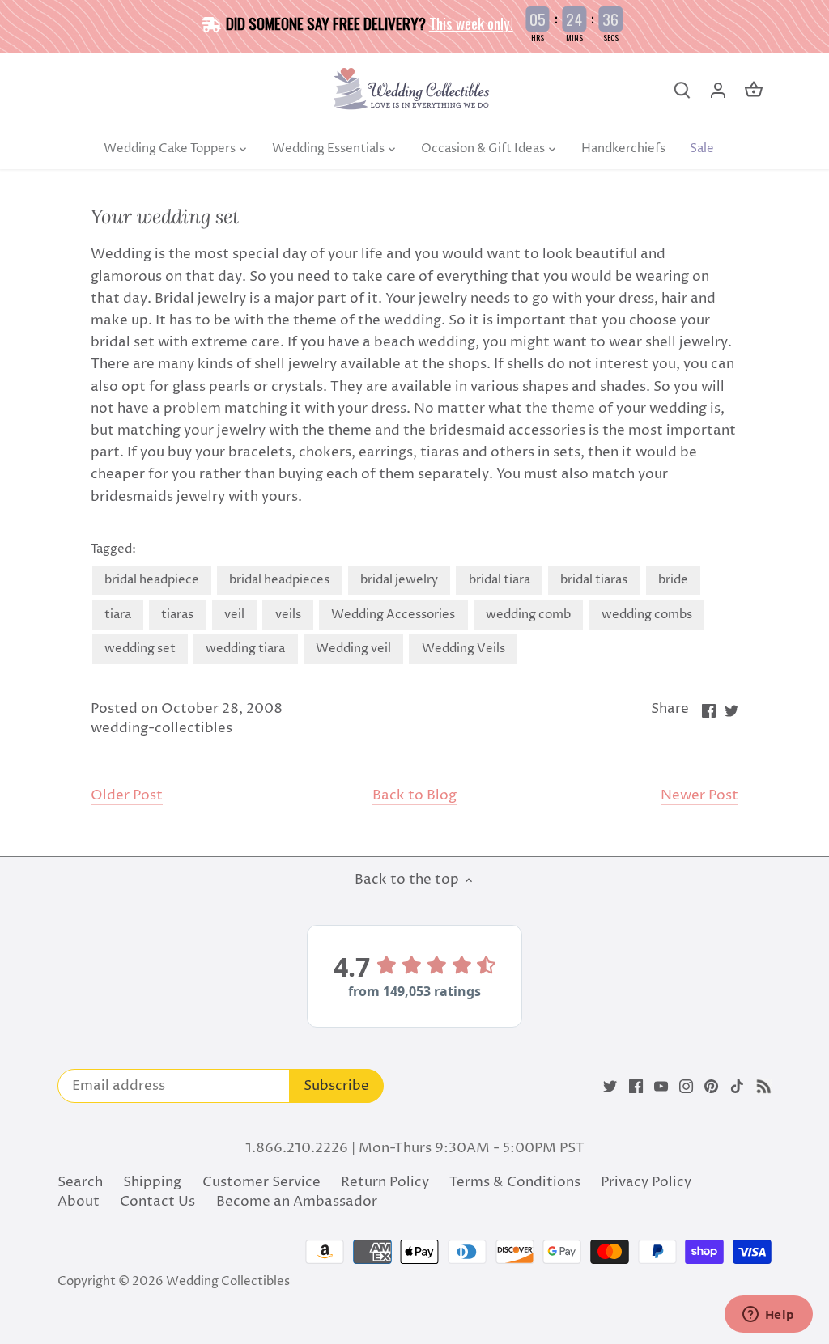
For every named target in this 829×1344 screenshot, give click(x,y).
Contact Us (157, 1201)
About (78, 1201)
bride (673, 579)
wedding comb (528, 614)
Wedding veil (353, 648)
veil (234, 614)
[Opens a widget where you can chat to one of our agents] (768, 1315)
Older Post (127, 795)
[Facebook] (636, 1086)
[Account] (718, 90)
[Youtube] (661, 1086)
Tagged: (113, 549)
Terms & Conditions (514, 1182)
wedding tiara (245, 648)
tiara (117, 614)
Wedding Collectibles (228, 1281)
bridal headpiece (151, 579)
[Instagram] (686, 1086)
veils (288, 614)
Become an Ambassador (296, 1201)
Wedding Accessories (393, 614)
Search (80, 1182)
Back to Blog (414, 795)
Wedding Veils (463, 648)
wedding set (140, 648)
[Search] (682, 90)
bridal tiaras (593, 579)
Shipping (152, 1182)
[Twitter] (610, 1086)
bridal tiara (499, 579)
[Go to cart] (753, 90)
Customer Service (261, 1182)
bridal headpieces (279, 579)
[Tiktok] (737, 1086)
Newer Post (699, 795)
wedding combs (647, 614)
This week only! (471, 22)
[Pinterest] (711, 1086)
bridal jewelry (399, 579)
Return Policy (385, 1182)
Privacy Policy (646, 1182)
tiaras (177, 614)
